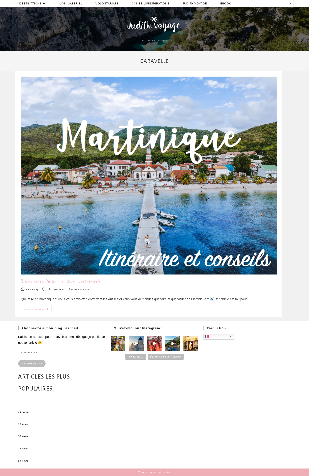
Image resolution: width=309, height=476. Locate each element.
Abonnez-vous (32, 363)
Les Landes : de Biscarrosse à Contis (44, 431)
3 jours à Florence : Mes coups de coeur (46, 443)
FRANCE (58, 289)
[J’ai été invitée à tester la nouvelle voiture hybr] (172, 343)
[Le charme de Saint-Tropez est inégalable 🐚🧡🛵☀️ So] (190, 343)
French (214, 336)
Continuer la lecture (38, 308)
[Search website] (289, 4)
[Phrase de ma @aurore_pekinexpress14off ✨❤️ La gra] (154, 343)
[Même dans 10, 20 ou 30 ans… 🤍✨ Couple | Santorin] (136, 343)
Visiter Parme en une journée (39, 455)
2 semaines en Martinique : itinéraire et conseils (60, 281)
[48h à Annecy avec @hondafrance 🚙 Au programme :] (118, 343)
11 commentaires (80, 289)
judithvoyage (32, 289)
